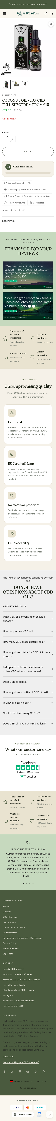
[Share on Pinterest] (19, 210)
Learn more (8, 1056)
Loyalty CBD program (13, 969)
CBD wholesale (10, 917)
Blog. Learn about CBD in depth (18, 990)
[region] (28, 859)
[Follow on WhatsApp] (43, 1071)
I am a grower (9, 922)
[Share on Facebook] (11, 210)
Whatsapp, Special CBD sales (17, 974)
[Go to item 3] (25, 83)
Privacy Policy (9, 943)
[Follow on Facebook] (4, 1071)
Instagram (8, 995)
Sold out (28, 151)
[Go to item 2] (16, 83)
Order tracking (10, 932)
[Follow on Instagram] (20, 1071)
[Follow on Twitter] (12, 1071)
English (39, 1081)
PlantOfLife (9, 95)
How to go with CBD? (13, 1006)
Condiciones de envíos (14, 927)
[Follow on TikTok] (35, 1071)
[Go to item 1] (6, 84)
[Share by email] (24, 210)
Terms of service (11, 948)
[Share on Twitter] (15, 210)
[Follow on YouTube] (27, 1071)
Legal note (8, 953)
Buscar (6, 906)
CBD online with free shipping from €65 (29, 4)
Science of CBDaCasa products (18, 1000)
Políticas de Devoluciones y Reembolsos (23, 938)
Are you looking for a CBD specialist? (21, 1062)
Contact (7, 911)
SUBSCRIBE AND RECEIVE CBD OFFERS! (21, 979)
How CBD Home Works (14, 985)
